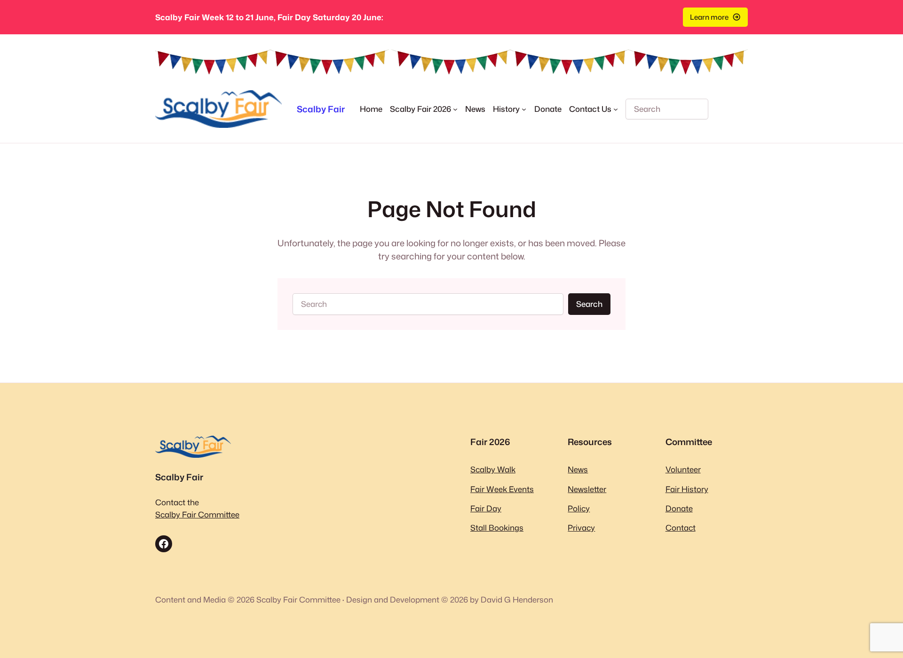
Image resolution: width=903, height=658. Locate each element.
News (578, 469)
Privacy (581, 527)
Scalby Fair (321, 109)
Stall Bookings (496, 527)
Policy (579, 508)
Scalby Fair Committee (197, 514)
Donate (679, 508)
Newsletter (587, 489)
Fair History (686, 489)
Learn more (709, 17)
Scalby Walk (492, 469)
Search (589, 303)
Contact (680, 527)
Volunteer (683, 469)
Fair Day (485, 508)
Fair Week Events (502, 489)
